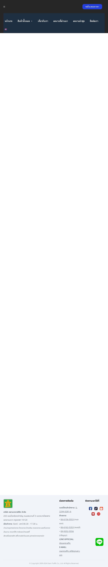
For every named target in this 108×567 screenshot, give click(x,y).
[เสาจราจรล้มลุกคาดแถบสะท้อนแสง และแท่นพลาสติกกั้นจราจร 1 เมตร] (27, 333)
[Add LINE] (99, 541)
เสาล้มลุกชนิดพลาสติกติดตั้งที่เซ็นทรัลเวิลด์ (71, 415)
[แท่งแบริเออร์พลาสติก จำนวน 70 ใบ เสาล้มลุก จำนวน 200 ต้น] (75, 279)
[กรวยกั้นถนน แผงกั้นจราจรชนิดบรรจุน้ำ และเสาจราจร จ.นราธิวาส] (75, 53)
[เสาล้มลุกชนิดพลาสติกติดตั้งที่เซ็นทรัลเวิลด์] (75, 392)
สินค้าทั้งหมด (24, 21)
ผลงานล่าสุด (79, 21)
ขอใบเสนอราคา (92, 7)
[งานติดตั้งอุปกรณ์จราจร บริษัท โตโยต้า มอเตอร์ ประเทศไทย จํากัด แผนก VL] (27, 224)
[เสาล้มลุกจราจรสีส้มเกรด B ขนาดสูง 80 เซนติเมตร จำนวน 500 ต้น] (27, 279)
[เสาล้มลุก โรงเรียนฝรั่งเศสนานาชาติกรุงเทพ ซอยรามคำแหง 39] (27, 112)
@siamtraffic (65, 543)
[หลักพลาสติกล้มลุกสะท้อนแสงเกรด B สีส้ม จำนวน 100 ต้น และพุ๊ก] (75, 224)
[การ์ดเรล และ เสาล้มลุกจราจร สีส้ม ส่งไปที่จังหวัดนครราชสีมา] (27, 47)
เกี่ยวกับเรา (43, 21)
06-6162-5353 (67, 527)
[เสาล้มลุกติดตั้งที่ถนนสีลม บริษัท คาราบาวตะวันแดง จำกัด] (27, 392)
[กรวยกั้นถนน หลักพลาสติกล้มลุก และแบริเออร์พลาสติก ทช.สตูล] (75, 333)
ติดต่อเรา (94, 21)
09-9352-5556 (67, 531)
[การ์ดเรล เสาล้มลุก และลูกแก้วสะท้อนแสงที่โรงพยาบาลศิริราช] (75, 449)
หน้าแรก (8, 21)
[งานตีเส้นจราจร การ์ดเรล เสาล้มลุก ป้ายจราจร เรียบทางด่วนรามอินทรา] (75, 141)
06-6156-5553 (67, 519)
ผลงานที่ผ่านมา (60, 21)
